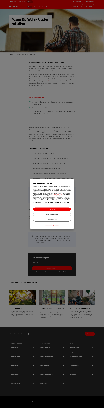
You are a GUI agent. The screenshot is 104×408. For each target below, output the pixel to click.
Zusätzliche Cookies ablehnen (52, 214)
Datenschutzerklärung (58, 194)
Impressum (57, 225)
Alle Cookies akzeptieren (52, 209)
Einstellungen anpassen (52, 219)
